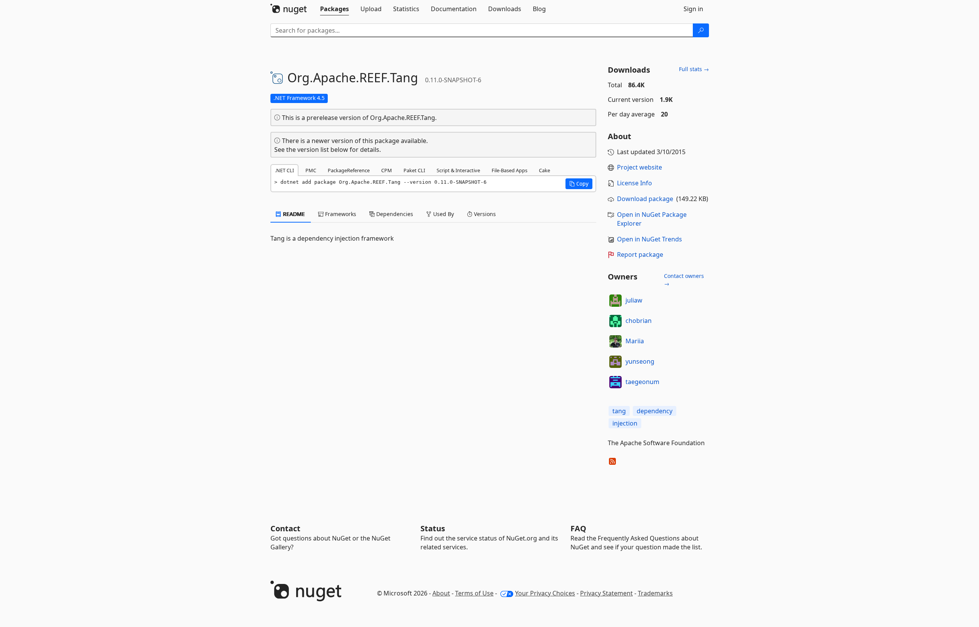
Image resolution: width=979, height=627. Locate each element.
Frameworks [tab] (340, 214)
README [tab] (293, 214)
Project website (639, 167)
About (441, 593)
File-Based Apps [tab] (509, 170)
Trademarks (655, 593)
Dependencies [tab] (394, 214)
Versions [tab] (484, 214)
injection (624, 423)
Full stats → (694, 69)
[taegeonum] (615, 382)
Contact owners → (684, 279)
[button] (578, 183)
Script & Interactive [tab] (458, 170)
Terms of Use (474, 593)
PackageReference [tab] (349, 170)
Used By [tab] (443, 214)
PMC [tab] (310, 170)
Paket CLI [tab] (414, 170)
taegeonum (642, 382)
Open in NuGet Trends (649, 239)
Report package (640, 254)
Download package (645, 199)
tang (619, 411)
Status (432, 528)
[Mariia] (615, 341)
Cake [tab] (544, 170)
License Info (634, 183)
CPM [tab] (386, 170)
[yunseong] (615, 362)
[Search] (701, 30)
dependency (654, 411)
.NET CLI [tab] (284, 170)
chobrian (638, 320)
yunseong (639, 361)
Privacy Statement (606, 593)
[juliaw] (615, 301)
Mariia (634, 341)
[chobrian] (615, 321)
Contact (285, 528)
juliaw (633, 300)
